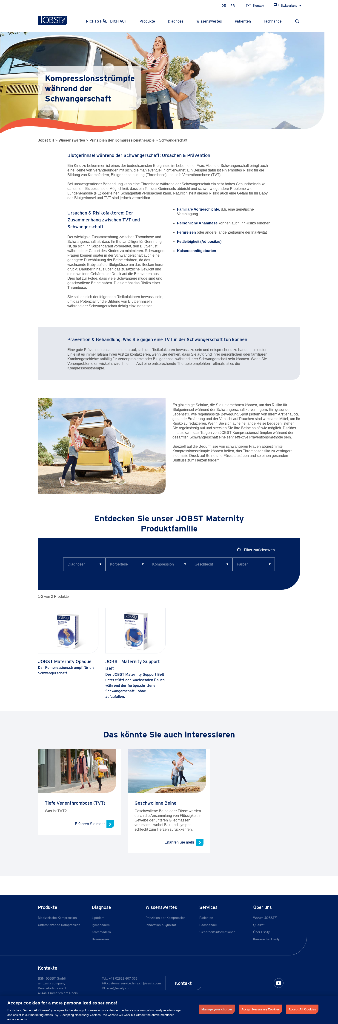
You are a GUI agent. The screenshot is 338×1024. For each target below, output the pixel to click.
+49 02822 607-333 (123, 978)
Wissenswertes (209, 21)
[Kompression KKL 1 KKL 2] (169, 564)
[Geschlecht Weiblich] (211, 564)
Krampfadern (101, 932)
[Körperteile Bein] (127, 564)
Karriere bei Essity (266, 939)
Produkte (147, 21)
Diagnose (175, 21)
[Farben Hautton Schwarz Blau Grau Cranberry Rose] (253, 564)
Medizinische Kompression (57, 918)
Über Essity (261, 932)
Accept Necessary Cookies (260, 1009)
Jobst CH (46, 140)
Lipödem (98, 918)
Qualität (258, 925)
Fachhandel (273, 21)
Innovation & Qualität (161, 925)
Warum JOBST (265, 918)
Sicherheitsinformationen (217, 932)
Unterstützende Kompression (59, 925)
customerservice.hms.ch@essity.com (134, 983)
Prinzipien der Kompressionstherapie (122, 140)
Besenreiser (100, 939)
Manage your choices (216, 1009)
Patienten (243, 21)
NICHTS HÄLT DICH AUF (106, 21)
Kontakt (183, 983)
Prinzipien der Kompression (166, 918)
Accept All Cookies (302, 1009)
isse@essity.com (119, 988)
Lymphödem (101, 925)
